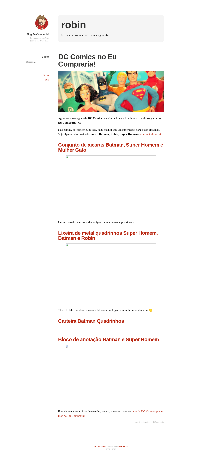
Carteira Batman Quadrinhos (91, 321)
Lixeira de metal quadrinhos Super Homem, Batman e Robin (108, 235)
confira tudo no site (151, 134)
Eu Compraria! (100, 446)
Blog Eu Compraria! (37, 34)
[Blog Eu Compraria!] (41, 31)
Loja (47, 79)
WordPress (123, 446)
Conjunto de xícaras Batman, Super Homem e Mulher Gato (110, 147)
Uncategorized (144, 422)
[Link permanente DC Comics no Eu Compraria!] (111, 114)
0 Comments (158, 422)
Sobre (46, 75)
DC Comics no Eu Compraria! (87, 60)
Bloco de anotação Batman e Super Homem (108, 339)
